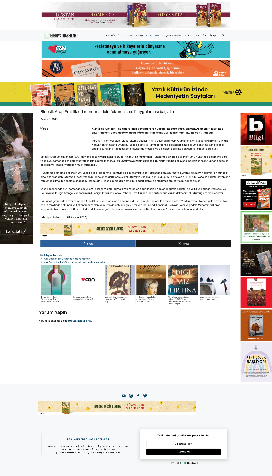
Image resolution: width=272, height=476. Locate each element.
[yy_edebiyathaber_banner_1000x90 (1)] (119, 236)
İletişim (213, 35)
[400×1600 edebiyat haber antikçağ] (16, 243)
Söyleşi (139, 35)
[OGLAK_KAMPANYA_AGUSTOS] (256, 307)
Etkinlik (188, 35)
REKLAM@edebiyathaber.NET (88, 439)
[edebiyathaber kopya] (136, 75)
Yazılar (129, 35)
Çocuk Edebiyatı (173, 35)
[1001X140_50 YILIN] (136, 27)
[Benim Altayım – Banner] (256, 340)
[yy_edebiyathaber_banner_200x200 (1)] (256, 176)
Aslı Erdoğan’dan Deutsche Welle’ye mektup (67, 258)
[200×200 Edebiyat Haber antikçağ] (256, 274)
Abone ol (184, 451)
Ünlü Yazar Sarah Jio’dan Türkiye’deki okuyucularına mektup (74, 262)
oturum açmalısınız (79, 320)
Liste (197, 35)
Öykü (120, 35)
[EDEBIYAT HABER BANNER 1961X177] (136, 105)
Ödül (205, 35)
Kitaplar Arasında (154, 35)
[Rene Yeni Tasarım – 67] (256, 380)
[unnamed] (256, 143)
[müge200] (256, 209)
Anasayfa (110, 35)
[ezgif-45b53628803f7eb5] (136, 56)
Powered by (176, 462)
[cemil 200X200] (256, 241)
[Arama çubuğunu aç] (223, 35)
